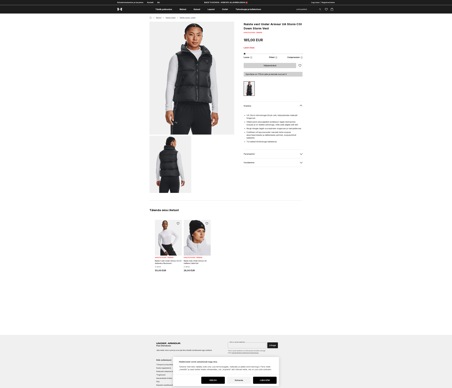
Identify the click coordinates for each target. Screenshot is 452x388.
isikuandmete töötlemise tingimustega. (245, 353)
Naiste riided (171, 18)
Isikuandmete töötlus (164, 378)
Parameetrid (249, 154)
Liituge (272, 345)
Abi (158, 2)
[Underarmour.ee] (119, 9)
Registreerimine (328, 2)
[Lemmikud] (326, 9)
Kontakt (150, 2)
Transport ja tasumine (164, 365)
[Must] (249, 88)
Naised (158, 18)
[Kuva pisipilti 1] (170, 164)
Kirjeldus (247, 106)
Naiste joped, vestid (187, 18)
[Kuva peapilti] (191, 78)
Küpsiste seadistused (164, 385)
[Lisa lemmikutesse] (178, 223)
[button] (300, 65)
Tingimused (160, 375)
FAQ (157, 382)
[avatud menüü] (174, 9)
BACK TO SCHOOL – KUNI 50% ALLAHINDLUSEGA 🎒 (226, 2)
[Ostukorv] (332, 9)
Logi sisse (315, 2)
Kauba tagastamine (163, 368)
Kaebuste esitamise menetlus (167, 371)
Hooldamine (249, 162)
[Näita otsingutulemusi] (320, 9)
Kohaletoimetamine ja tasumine (130, 2)
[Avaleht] (150, 17)
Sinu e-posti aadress (237, 342)
